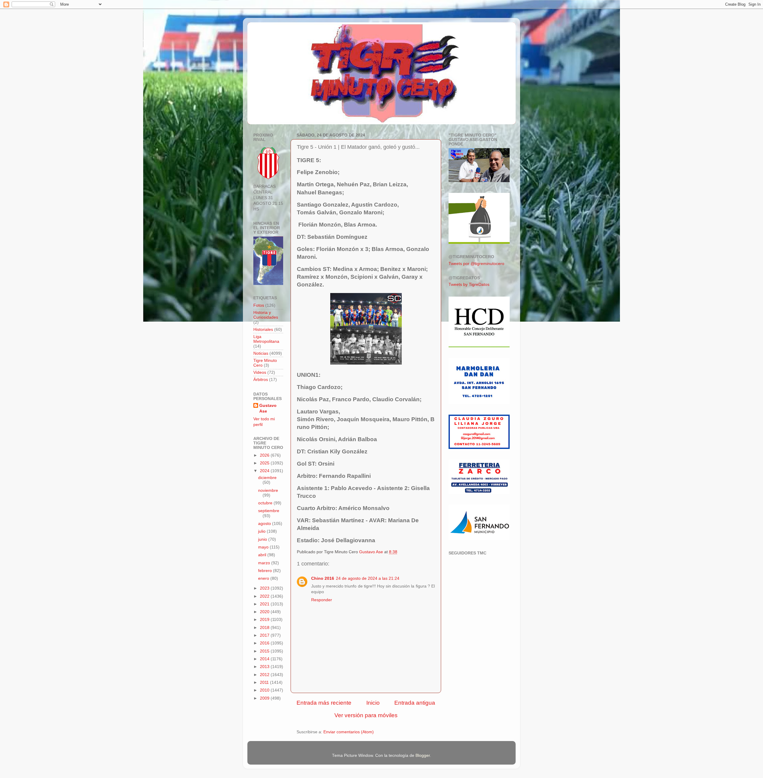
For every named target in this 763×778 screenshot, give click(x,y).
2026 (265, 455)
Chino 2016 (322, 578)
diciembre (267, 477)
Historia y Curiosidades (265, 315)
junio (263, 539)
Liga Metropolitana (266, 339)
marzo (264, 563)
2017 (265, 635)
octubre (266, 503)
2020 (265, 612)
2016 (265, 643)
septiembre (268, 511)
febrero (265, 570)
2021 (265, 604)
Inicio (373, 703)
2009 (265, 698)
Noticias (260, 353)
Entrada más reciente (324, 703)
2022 (265, 596)
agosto (265, 523)
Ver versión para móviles (366, 715)
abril (262, 555)
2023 (265, 588)
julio (262, 531)
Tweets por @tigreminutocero (476, 263)
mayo (264, 547)
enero (264, 578)
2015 (265, 651)
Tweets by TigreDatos (469, 284)
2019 (265, 619)
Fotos (258, 305)
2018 (265, 627)
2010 (265, 690)
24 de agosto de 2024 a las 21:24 (367, 578)
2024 (265, 471)
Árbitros (260, 379)
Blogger (422, 755)
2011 (265, 682)
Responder (321, 600)
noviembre (268, 490)
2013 (265, 666)
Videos (259, 372)
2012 (265, 674)
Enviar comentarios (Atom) (348, 732)
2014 (265, 659)
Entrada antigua (414, 703)
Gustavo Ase (268, 408)
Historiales (263, 329)
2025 (265, 463)
